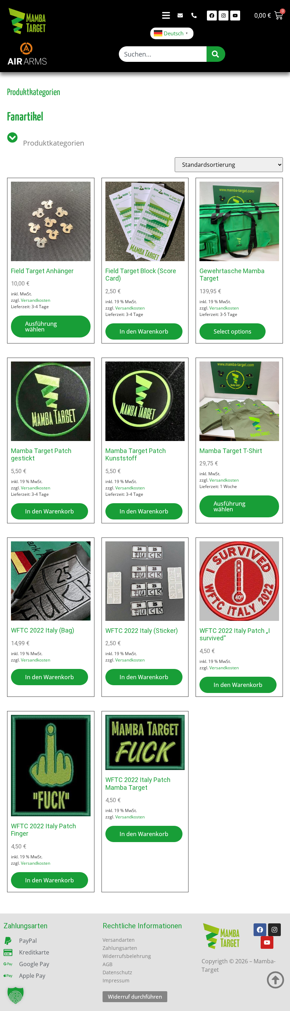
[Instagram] (223, 15)
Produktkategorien (53, 143)
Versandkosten (35, 300)
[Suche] (216, 54)
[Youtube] (235, 15)
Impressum (116, 980)
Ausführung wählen (41, 326)
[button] (15, 995)
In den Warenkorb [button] (144, 331)
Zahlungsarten (120, 948)
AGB (107, 964)
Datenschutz (117, 972)
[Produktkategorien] (12, 136)
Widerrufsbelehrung (127, 956)
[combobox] (163, 54)
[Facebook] (212, 15)
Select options (232, 331)
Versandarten (119, 939)
